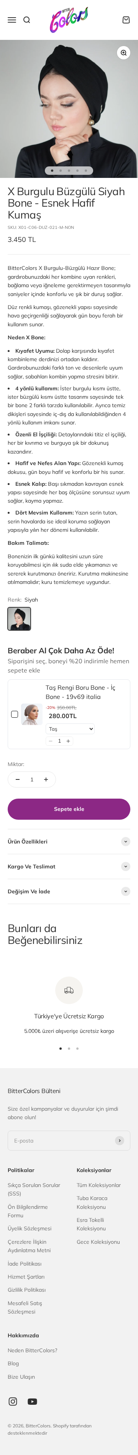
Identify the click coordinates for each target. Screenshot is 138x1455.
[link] (32, 714)
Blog (13, 1363)
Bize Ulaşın (21, 1376)
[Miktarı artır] (46, 779)
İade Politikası (24, 1263)
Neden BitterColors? (32, 1350)
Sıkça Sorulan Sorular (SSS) (34, 1189)
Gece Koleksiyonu (98, 1241)
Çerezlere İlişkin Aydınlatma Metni (29, 1246)
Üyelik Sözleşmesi (29, 1228)
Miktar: (16, 764)
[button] (50, 741)
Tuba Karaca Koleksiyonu (92, 1202)
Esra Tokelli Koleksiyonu (91, 1224)
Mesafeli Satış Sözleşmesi (25, 1307)
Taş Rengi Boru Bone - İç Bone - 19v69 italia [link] (80, 692)
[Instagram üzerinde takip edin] (13, 1401)
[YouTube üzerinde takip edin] (32, 1401)
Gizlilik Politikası (27, 1289)
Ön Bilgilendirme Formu (28, 1211)
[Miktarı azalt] (17, 779)
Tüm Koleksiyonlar (99, 1185)
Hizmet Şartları (26, 1276)
